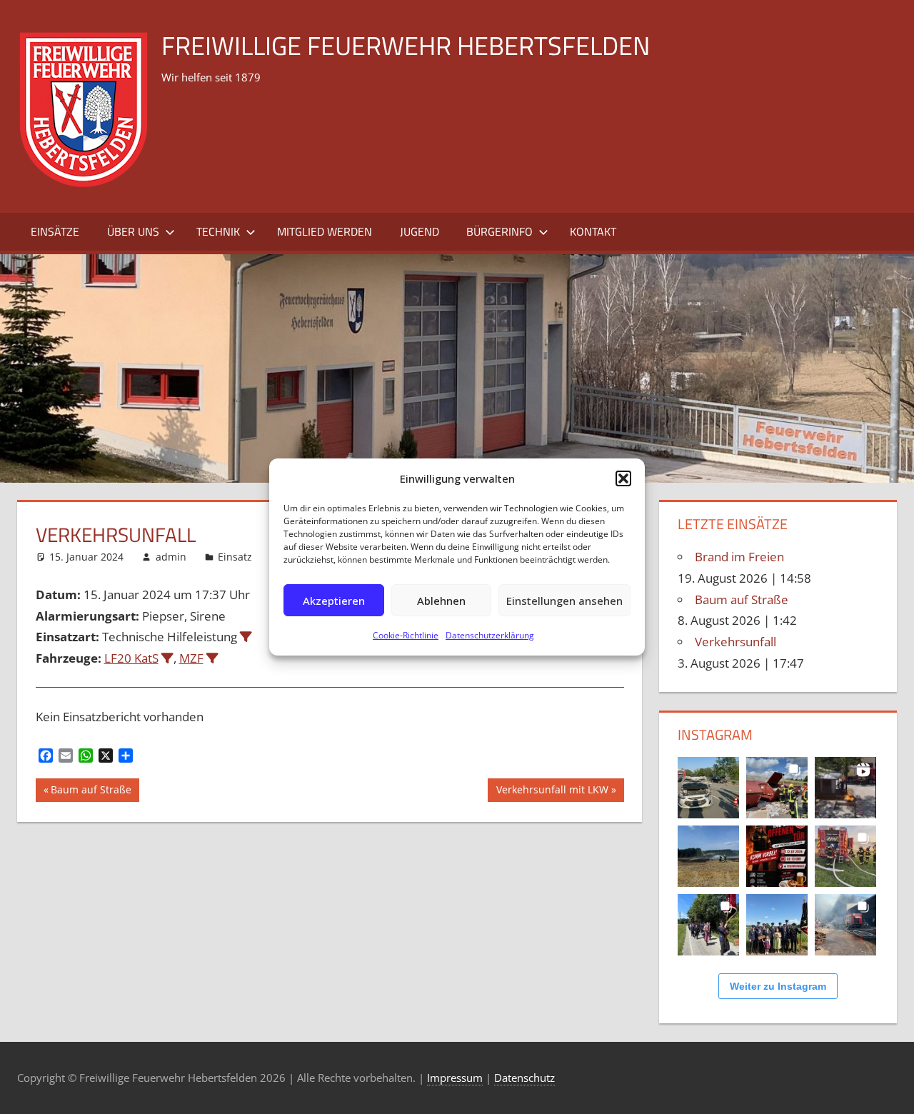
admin (171, 556)
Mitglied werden (324, 231)
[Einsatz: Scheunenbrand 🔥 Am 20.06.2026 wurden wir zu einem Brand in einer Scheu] (845, 856)
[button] (623, 478)
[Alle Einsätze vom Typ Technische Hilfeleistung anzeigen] (246, 637)
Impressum (455, 1077)
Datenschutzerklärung (490, 635)
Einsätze (55, 231)
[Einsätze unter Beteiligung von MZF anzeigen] (212, 658)
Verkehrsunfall (735, 641)
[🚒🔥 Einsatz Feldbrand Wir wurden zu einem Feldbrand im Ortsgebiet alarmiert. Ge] (708, 856)
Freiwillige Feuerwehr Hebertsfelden (405, 45)
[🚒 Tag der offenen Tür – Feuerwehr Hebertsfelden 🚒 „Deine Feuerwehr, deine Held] (777, 856)
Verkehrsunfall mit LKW (552, 792)
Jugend (419, 231)
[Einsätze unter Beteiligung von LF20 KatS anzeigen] (167, 658)
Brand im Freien (739, 556)
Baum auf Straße (90, 792)
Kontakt (593, 231)
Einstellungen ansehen (564, 600)
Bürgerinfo (499, 231)
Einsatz (235, 556)
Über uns (133, 231)
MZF (191, 658)
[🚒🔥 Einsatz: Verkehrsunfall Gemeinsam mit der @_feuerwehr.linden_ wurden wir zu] (708, 787)
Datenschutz (524, 1077)
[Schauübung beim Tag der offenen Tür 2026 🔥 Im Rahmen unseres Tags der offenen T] (845, 787)
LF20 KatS (131, 658)
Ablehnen (441, 600)
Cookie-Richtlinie (405, 635)
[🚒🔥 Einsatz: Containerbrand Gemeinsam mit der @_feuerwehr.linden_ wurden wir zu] (777, 787)
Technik (218, 231)
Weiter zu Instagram (778, 986)
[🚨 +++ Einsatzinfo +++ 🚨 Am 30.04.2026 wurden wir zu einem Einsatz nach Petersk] (845, 924)
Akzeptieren (334, 600)
